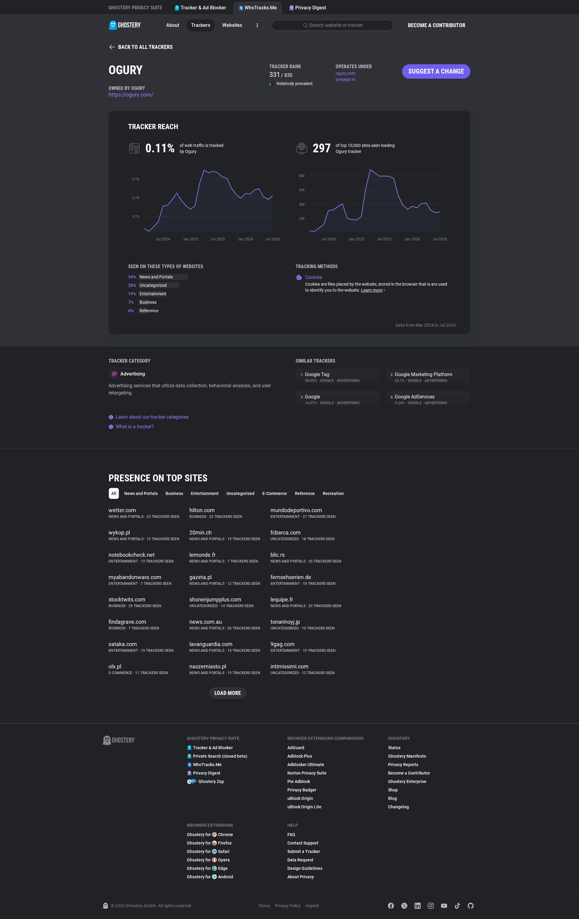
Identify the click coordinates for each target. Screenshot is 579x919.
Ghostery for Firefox (209, 843)
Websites (232, 25)
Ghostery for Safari (208, 851)
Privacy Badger (301, 789)
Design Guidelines (304, 868)
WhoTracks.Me (261, 8)
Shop (393, 789)
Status (394, 747)
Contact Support (302, 843)
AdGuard (295, 747)
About (172, 25)
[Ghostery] (125, 25)
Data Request (300, 859)
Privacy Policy (288, 905)
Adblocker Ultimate (305, 764)
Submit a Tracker (303, 851)
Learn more (371, 290)
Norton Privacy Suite (307, 773)
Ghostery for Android (210, 876)
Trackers (200, 25)
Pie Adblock (298, 781)
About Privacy (300, 876)
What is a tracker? (135, 426)
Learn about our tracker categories (152, 417)
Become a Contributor (436, 25)
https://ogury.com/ (131, 94)
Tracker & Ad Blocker (203, 8)
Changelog (398, 806)
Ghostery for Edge (207, 868)
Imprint (312, 905)
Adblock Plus (299, 756)
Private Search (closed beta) (220, 756)
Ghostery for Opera (208, 859)
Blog (392, 798)
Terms (264, 905)
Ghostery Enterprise (407, 781)
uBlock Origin (300, 798)
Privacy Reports (403, 764)
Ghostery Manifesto (407, 756)
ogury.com (346, 73)
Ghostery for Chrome (210, 834)
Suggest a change (436, 71)
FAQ (291, 834)
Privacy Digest (310, 8)
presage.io (345, 79)
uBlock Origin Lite (304, 806)
